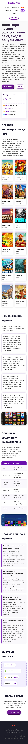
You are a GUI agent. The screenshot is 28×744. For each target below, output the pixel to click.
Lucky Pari (14, 3)
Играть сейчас (14, 712)
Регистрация (8, 86)
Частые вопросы (17, 7)
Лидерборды (7, 10)
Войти (20, 86)
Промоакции (16, 10)
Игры (22, 10)
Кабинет (14, 17)
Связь (14, 13)
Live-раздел (7, 7)
